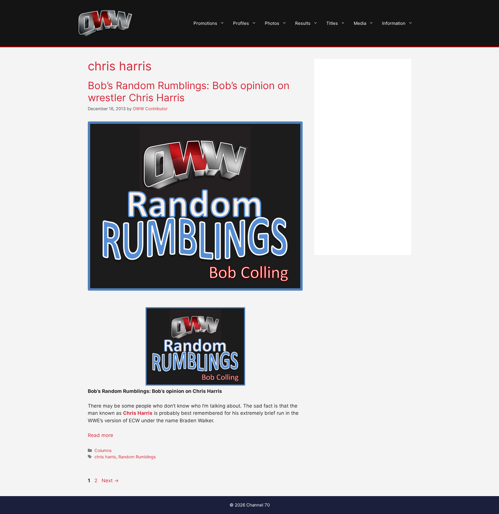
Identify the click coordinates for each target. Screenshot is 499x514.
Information (393, 23)
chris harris (105, 456)
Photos (272, 23)
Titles (332, 23)
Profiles (241, 23)
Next (110, 480)
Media (360, 23)
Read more (100, 435)
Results (302, 23)
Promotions (205, 23)
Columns (103, 450)
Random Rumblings (137, 456)
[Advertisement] (363, 156)
